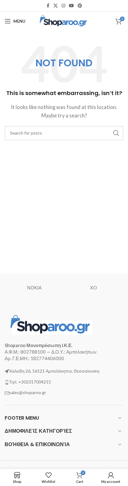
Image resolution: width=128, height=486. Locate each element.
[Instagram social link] (63, 6)
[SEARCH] (116, 133)
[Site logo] (64, 20)
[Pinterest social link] (80, 6)
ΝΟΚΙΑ (34, 287)
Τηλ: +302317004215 (30, 381)
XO (93, 287)
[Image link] (51, 324)
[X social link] (56, 6)
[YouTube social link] (71, 6)
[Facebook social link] (48, 6)
